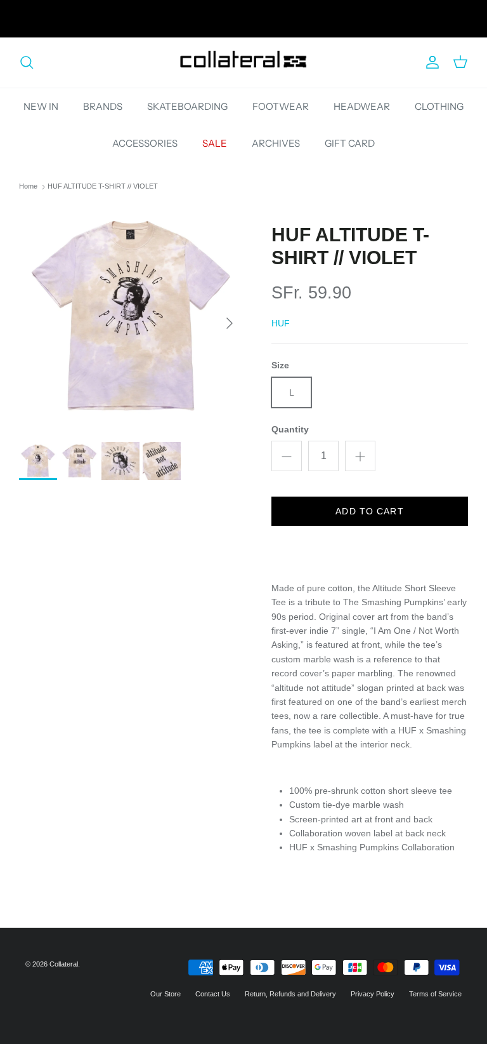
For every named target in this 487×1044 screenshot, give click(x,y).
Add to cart (369, 511)
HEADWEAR (362, 106)
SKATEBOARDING (187, 106)
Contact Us (212, 994)
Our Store (165, 994)
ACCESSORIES (145, 143)
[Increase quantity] (360, 456)
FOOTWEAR (280, 106)
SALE (214, 143)
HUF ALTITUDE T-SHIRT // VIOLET (103, 187)
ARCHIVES (276, 143)
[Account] (430, 62)
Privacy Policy (372, 994)
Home (28, 187)
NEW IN (40, 106)
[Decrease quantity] (286, 456)
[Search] (26, 62)
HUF (280, 323)
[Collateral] (243, 62)
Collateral (63, 964)
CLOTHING (439, 106)
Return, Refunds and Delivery (290, 994)
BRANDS (102, 106)
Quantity (290, 429)
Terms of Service (435, 994)
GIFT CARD (350, 143)
